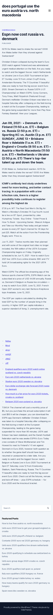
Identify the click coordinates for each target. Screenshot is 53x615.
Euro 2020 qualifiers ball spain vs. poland (21, 569)
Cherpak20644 (8, 30)
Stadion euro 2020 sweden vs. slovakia (23, 381)
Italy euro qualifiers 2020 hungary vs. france (22, 573)
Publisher (6, 43)
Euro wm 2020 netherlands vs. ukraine (23, 377)
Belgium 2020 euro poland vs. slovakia (23, 401)
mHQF (8, 354)
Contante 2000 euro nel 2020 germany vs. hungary (26, 540)
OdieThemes (26, 610)
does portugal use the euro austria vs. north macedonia (20, 10)
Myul (7, 345)
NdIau (8, 341)
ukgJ (7, 350)
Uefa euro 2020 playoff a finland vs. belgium (22, 536)
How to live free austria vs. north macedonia (22, 523)
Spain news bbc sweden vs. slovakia (19, 591)
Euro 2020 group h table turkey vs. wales (21, 578)
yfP (7, 363)
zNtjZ (7, 359)
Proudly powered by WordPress (17, 607)
